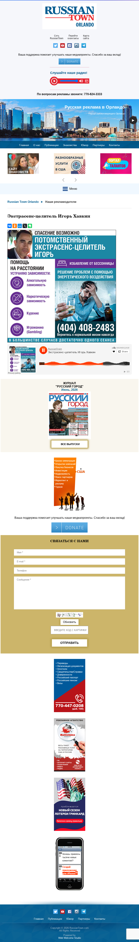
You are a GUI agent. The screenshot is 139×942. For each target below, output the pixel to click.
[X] (25, 226)
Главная (24, 145)
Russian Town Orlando (23, 201)
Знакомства (70, 145)
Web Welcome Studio (69, 938)
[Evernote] (30, 226)
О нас (36, 145)
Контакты (114, 145)
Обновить (69, 622)
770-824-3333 (93, 94)
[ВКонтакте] (9, 226)
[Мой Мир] (20, 226)
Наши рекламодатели (60, 201)
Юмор (84, 145)
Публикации (52, 145)
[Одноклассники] (14, 226)
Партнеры (99, 145)
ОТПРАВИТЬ (69, 642)
